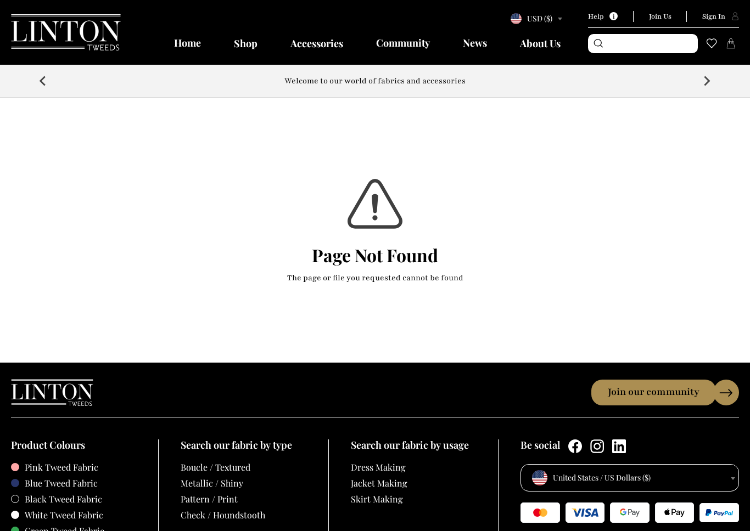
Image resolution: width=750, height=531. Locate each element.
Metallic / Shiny (212, 483)
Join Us (660, 16)
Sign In (713, 16)
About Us (540, 43)
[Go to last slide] (43, 80)
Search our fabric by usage (410, 445)
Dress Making (378, 467)
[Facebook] (575, 446)
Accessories (316, 43)
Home (187, 42)
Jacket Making (379, 483)
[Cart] (730, 43)
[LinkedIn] (619, 446)
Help (596, 16)
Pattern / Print (209, 499)
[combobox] (534, 18)
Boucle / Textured (215, 467)
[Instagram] (597, 446)
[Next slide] (706, 80)
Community (403, 42)
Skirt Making (376, 499)
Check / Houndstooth (223, 515)
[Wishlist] (711, 43)
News (475, 42)
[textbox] (534, 18)
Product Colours (48, 445)
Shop (246, 43)
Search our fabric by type (236, 445)
